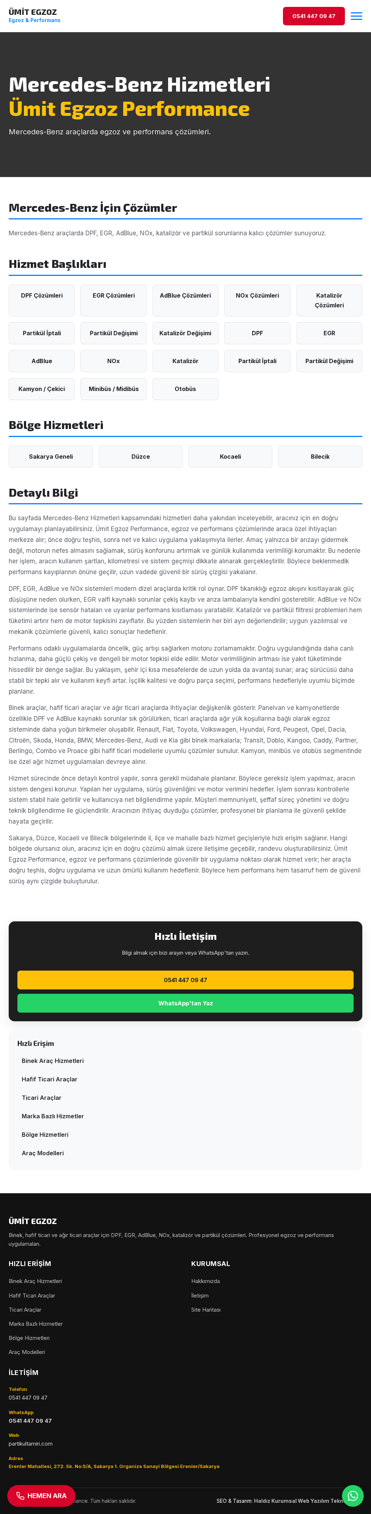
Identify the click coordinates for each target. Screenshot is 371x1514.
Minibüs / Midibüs (114, 388)
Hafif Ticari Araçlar (50, 1079)
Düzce (141, 456)
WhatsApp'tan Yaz (185, 1003)
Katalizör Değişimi (185, 333)
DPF (257, 333)
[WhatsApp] (353, 1496)
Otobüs (185, 388)
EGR (329, 333)
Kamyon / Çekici (41, 388)
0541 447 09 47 (185, 980)
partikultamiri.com (31, 1443)
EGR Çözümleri (114, 295)
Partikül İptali (42, 333)
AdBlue (42, 361)
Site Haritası (206, 1309)
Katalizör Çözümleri (329, 300)
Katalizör (185, 361)
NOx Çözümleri (257, 295)
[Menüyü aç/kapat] (356, 16)
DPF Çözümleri (42, 295)
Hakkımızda (205, 1281)
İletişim (200, 1295)
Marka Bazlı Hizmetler (53, 1116)
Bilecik (320, 456)
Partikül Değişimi (114, 333)
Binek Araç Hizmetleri (53, 1060)
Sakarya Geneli (51, 456)
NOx (113, 361)
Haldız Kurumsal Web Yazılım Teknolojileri (308, 1501)
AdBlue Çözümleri (185, 295)
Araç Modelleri (43, 1153)
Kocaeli (230, 456)
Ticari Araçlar (42, 1097)
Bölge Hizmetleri (45, 1134)
